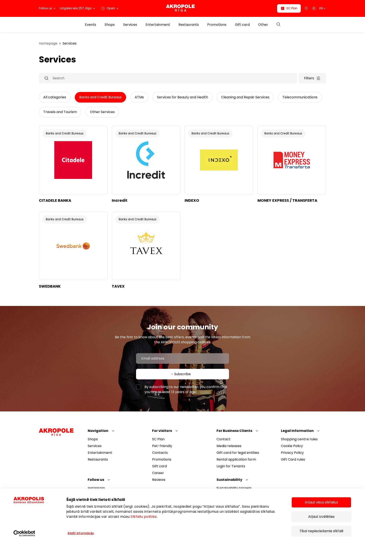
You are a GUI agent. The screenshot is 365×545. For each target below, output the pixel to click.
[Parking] (306, 8)
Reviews (158, 479)
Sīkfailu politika (144, 516)
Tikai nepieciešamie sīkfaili (321, 531)
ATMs (139, 97)
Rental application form (236, 459)
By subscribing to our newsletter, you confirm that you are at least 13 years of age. (185, 389)
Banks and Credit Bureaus (100, 97)
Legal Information (297, 430)
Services (130, 24)
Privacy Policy (292, 452)
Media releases (229, 446)
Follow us (96, 479)
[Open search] (278, 24)
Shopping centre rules (299, 439)
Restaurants (188, 24)
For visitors (162, 430)
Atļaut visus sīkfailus (321, 502)
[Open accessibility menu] (314, 8)
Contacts (160, 452)
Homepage (48, 43)
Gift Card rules (293, 459)
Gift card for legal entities (238, 452)
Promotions (216, 24)
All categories (54, 97)
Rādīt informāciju (81, 533)
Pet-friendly (162, 446)
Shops (110, 24)
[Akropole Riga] (182, 8)
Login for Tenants (231, 466)
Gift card (242, 24)
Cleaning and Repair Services (245, 97)
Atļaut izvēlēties (321, 516)
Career (158, 473)
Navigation (98, 430)
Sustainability (229, 479)
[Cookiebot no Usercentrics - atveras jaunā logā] (36, 533)
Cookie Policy (292, 446)
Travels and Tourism (60, 112)
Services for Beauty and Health (182, 97)
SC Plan (158, 439)
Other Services (102, 112)
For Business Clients (234, 430)
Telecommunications (299, 97)
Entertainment (158, 24)
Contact (223, 439)
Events (90, 24)
